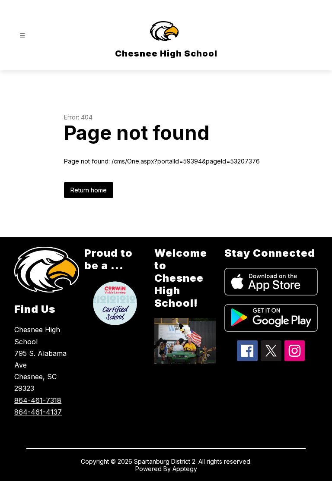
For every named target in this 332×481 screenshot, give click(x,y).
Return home (88, 190)
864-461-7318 (37, 400)
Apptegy (184, 468)
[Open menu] (22, 36)
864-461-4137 (38, 412)
